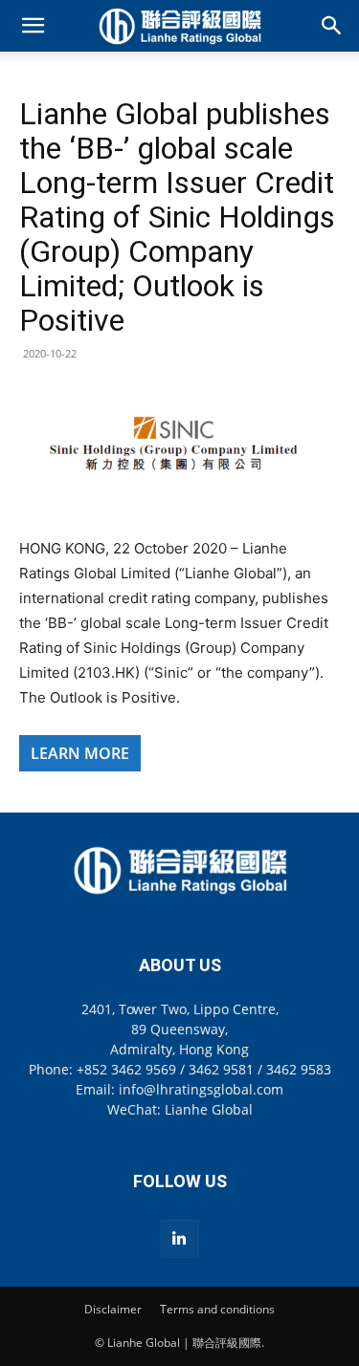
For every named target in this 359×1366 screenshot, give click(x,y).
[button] (32, 26)
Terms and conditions (217, 1309)
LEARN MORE (80, 753)
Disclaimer (113, 1309)
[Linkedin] (180, 1239)
